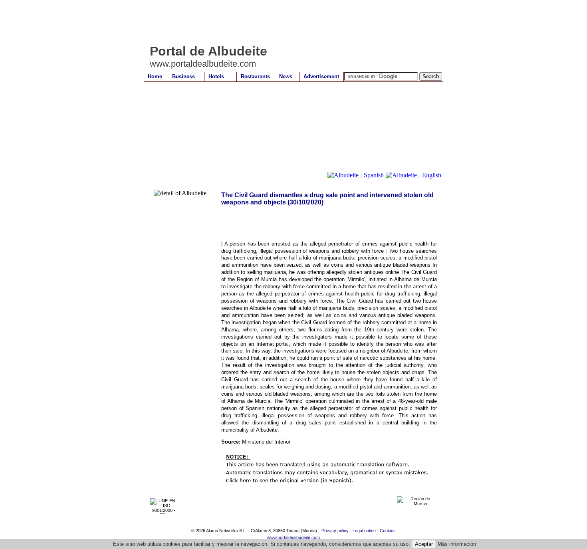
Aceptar (424, 544)
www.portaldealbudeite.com (293, 537)
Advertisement (321, 76)
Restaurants (255, 76)
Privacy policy (335, 530)
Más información (457, 544)
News (285, 76)
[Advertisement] (289, 22)
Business (183, 76)
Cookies (388, 530)
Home (155, 76)
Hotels (216, 76)
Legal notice (364, 530)
